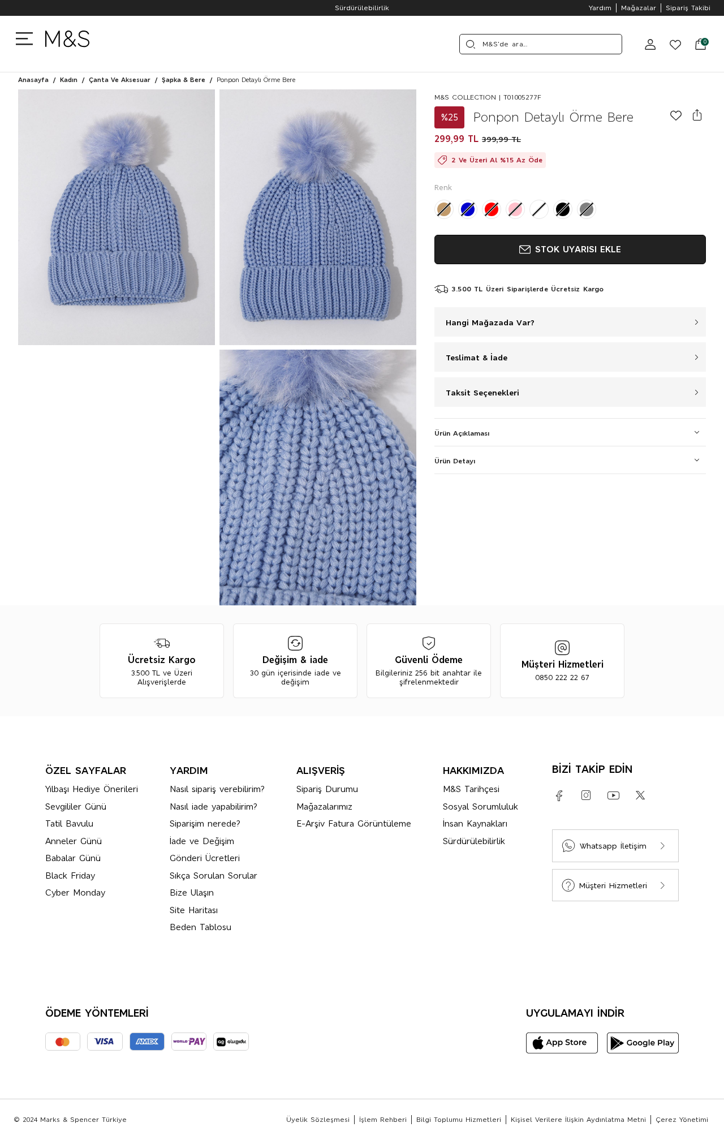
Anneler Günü (73, 841)
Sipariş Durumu (327, 789)
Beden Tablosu (200, 927)
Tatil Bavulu (69, 823)
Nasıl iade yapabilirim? (213, 806)
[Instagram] (586, 795)
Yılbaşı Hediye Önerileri (91, 789)
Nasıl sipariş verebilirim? (217, 789)
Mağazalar (638, 7)
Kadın (68, 80)
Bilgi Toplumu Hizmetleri (458, 1119)
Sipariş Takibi (688, 7)
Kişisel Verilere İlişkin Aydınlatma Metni (578, 1119)
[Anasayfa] (67, 44)
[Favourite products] (671, 44)
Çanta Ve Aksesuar (119, 80)
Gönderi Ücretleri (205, 858)
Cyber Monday (75, 892)
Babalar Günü (73, 858)
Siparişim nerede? (205, 823)
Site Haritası (194, 910)
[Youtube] (613, 795)
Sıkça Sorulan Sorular (213, 875)
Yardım (600, 7)
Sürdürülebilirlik (362, 7)
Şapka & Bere (183, 80)
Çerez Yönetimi (682, 1119)
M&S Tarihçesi (471, 789)
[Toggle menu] (27, 38)
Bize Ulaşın (192, 892)
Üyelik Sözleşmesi (318, 1119)
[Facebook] (559, 795)
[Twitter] (640, 795)
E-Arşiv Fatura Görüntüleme (353, 823)
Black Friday (70, 875)
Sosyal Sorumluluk (480, 806)
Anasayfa (33, 80)
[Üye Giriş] (650, 44)
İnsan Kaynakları (475, 823)
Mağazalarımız (324, 806)
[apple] (562, 1043)
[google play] (643, 1043)
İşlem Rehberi (383, 1119)
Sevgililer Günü (75, 806)
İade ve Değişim (202, 841)
